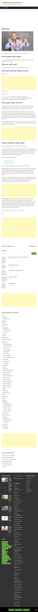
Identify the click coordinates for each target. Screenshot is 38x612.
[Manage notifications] (35, 610)
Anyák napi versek (6, 318)
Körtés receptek (8, 547)
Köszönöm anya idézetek (7, 464)
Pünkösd (3, 398)
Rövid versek (4, 553)
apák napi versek (8, 160)
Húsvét (3, 341)
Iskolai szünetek (5, 365)
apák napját (5, 96)
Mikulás (3, 389)
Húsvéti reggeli (6, 351)
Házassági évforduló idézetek (7, 457)
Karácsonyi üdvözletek (7, 385)
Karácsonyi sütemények (7, 381)
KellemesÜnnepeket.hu (12, 2)
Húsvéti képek (5, 359)
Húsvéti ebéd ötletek (7, 344)
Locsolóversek (5, 363)
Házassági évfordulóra (6, 339)
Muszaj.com (28, 492)
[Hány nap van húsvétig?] (5, 277)
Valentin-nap (4, 426)
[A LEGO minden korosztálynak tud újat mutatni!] (5, 506)
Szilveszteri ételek (6, 403)
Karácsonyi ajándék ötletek (8, 370)
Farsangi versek (6, 331)
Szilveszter (4, 400)
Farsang (3, 326)
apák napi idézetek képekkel (10, 161)
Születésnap (4, 416)
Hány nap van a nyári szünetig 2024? (9, 459)
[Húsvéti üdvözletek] (5, 283)
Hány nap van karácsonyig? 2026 (8, 455)
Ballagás (3, 322)
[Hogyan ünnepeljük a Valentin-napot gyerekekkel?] (5, 526)
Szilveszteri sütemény (7, 410)
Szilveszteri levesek (7, 407)
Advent (3, 315)
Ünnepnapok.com (29, 478)
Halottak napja (5, 337)
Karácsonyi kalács (6, 377)
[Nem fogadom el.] (36, 609)
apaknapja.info (17, 210)
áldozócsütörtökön (12, 98)
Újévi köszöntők (6, 412)
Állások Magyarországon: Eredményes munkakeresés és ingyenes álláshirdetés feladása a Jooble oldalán (10, 484)
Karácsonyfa (5, 368)
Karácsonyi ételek (6, 374)
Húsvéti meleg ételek (7, 349)
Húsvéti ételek (5, 342)
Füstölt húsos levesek (5, 544)
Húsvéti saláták (6, 353)
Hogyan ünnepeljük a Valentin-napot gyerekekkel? (10, 529)
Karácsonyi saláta (6, 379)
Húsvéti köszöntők (6, 361)
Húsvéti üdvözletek (12, 283)
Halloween (4, 335)
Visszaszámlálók (5, 427)
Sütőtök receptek (4, 554)
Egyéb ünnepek (5, 324)
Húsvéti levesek (6, 348)
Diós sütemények (4, 543)
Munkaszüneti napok (6, 392)
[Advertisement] (19, 18)
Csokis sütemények (5, 541)
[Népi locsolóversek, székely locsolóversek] (5, 270)
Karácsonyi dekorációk (7, 372)
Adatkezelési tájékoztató (18, 478)
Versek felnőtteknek (5, 560)
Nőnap (3, 394)
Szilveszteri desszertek (7, 405)
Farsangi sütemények (7, 329)
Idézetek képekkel (29, 490)
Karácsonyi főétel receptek (8, 375)
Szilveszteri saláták (7, 408)
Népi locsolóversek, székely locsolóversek (16, 270)
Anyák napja (4, 317)
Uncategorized (5, 424)
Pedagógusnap (5, 396)
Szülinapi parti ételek (7, 420)
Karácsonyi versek (6, 387)
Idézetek (3, 547)
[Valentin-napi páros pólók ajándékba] (5, 516)
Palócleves (4, 466)
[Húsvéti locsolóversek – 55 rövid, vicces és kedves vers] (5, 257)
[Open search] (35, 8)
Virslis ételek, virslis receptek (6, 563)
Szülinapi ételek (6, 418)
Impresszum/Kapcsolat (18, 475)
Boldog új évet (5, 401)
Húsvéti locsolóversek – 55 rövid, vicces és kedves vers (18, 257)
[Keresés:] (19, 253)
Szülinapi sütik (6, 421)
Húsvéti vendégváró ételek (8, 357)
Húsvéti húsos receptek (7, 346)
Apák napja (3, 27)
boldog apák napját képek (9, 163)
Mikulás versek (5, 390)
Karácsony (4, 367)
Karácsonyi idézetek (6, 383)
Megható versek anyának (7, 461)
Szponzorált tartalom (6, 414)
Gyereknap (4, 333)
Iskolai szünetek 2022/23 (7, 463)
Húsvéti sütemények (7, 355)
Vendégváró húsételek (5, 556)
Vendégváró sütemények (5, 557)
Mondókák (3, 550)
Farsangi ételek (6, 328)
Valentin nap (28, 482)
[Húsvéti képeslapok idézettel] (5, 265)
